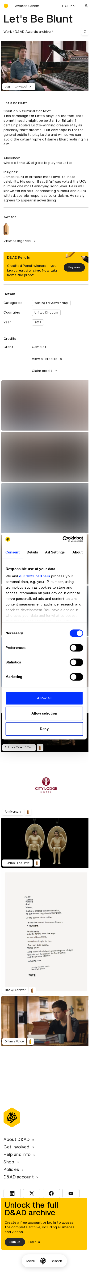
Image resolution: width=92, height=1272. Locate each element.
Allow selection (44, 713)
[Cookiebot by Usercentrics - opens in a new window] (63, 539)
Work (8, 32)
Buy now (74, 267)
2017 (37, 322)
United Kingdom (46, 312)
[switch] (76, 647)
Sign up (14, 1242)
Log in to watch (16, 86)
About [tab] (77, 552)
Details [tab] (32, 552)
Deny (44, 729)
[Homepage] (43, 1260)
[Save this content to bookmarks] (84, 31)
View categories (17, 241)
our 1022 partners (34, 576)
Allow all (44, 698)
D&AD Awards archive (33, 32)
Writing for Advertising (51, 303)
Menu (30, 1261)
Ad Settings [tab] (55, 552)
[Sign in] (86, 6)
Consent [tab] (12, 552)
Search (56, 1261)
